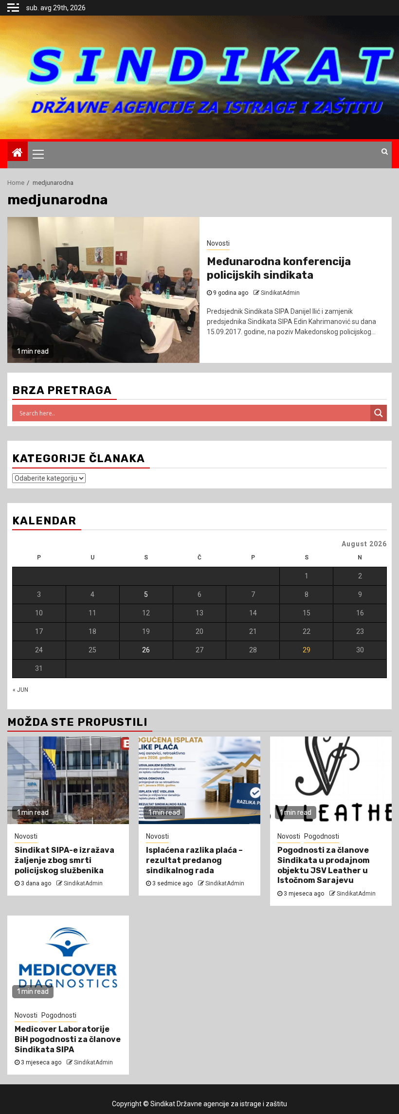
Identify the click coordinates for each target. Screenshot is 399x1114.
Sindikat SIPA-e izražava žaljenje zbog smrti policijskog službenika (64, 860)
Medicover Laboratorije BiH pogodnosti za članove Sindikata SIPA (68, 1039)
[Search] (385, 151)
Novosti (26, 836)
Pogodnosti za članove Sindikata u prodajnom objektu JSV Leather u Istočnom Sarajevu (323, 865)
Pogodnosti (321, 836)
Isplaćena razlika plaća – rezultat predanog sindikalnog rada (194, 860)
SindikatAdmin (83, 883)
